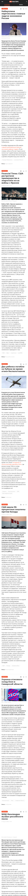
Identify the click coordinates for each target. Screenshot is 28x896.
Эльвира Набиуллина (7, 159)
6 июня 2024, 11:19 (6, 21)
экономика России (18, 159)
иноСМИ (20, 353)
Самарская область (19, 800)
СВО (18, 491)
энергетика (13, 353)
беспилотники (11, 491)
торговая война (15, 665)
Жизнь (21, 4)
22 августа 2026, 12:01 (7, 514)
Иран (8, 353)
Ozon (12, 800)
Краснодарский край (7, 493)
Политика (7, 4)
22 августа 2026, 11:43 (7, 686)
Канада (8, 665)
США (3, 353)
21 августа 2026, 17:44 (7, 821)
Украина (4, 491)
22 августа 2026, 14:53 (7, 185)
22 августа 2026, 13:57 (7, 374)
